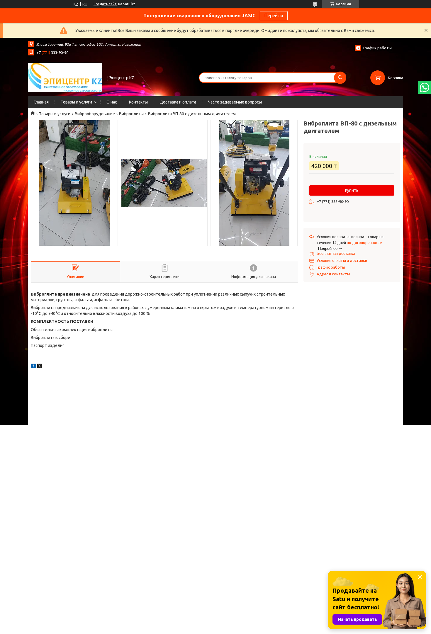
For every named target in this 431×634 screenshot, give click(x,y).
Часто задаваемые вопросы (235, 102)
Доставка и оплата (178, 102)
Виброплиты (131, 113)
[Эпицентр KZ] (65, 77)
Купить (352, 190)
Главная (41, 102)
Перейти (273, 15)
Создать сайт (105, 4)
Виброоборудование (95, 113)
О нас (111, 102)
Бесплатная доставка (336, 253)
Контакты (138, 102)
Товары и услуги (76, 102)
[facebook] (33, 367)
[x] (39, 367)
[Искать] (340, 78)
